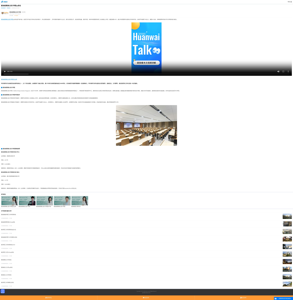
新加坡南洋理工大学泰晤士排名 (9, 237)
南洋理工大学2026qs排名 (7, 252)
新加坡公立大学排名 (6, 275)
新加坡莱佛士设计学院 (7, 19)
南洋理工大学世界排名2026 (8, 244)
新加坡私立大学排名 (6, 259)
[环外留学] (4, 2)
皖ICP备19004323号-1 (146, 292)
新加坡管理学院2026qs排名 (8, 222)
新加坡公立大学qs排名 (7, 267)
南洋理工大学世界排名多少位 (8, 229)
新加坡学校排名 (5, 218)
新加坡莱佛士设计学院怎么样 (9, 79)
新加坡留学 (3, 8)
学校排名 (8, 8)
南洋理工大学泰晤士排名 (7, 282)
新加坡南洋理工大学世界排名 (8, 214)
